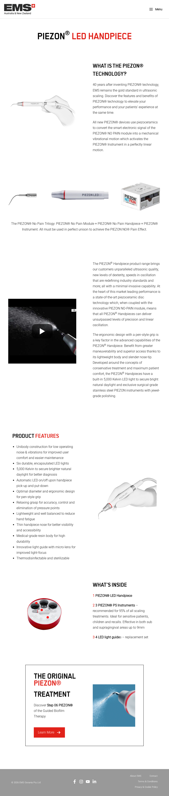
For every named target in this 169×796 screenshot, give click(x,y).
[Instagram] (81, 782)
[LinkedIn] (94, 782)
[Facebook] (75, 782)
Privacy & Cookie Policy (146, 787)
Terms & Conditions (148, 781)
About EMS (135, 776)
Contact (154, 776)
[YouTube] (88, 782)
